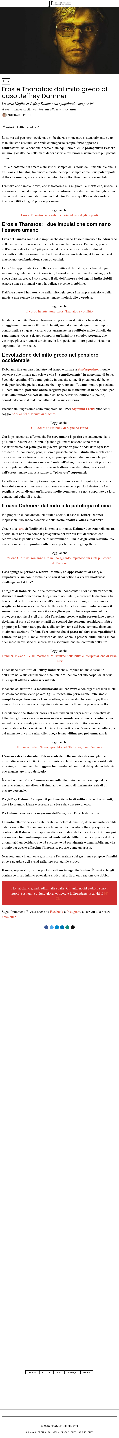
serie (21, 528)
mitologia (72, 1372)
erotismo (46, 1372)
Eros (6, 81)
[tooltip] (46, 927)
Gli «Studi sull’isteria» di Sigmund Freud (59, 427)
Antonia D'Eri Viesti (19, 115)
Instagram (73, 911)
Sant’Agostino (88, 369)
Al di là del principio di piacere (33, 413)
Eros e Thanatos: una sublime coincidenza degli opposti (59, 215)
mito (59, 1372)
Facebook (56, 911)
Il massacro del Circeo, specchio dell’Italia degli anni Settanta (59, 747)
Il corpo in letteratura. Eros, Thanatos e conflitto (59, 311)
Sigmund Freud (83, 408)
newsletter (9, 916)
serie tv (86, 1372)
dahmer (32, 1372)
